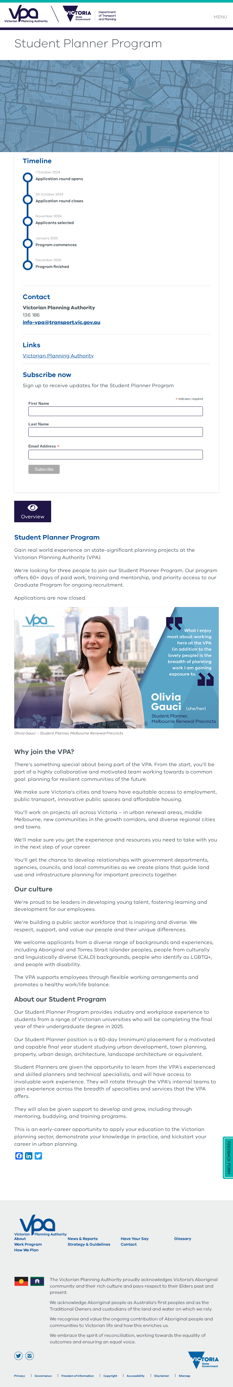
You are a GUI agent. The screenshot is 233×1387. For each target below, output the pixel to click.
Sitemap (184, 1376)
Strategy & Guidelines (89, 1244)
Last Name (38, 424)
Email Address (43, 446)
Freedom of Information (77, 1376)
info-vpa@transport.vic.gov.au (61, 322)
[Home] (61, 16)
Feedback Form (229, 1157)
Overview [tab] (32, 516)
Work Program (28, 1244)
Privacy (19, 1376)
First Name (38, 403)
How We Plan (26, 1250)
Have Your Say (135, 1238)
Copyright (110, 1376)
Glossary (182, 1238)
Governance (43, 1376)
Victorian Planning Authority (58, 355)
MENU (220, 17)
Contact (129, 1244)
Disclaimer (161, 1376)
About (20, 1238)
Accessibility (136, 1376)
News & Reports (83, 1238)
